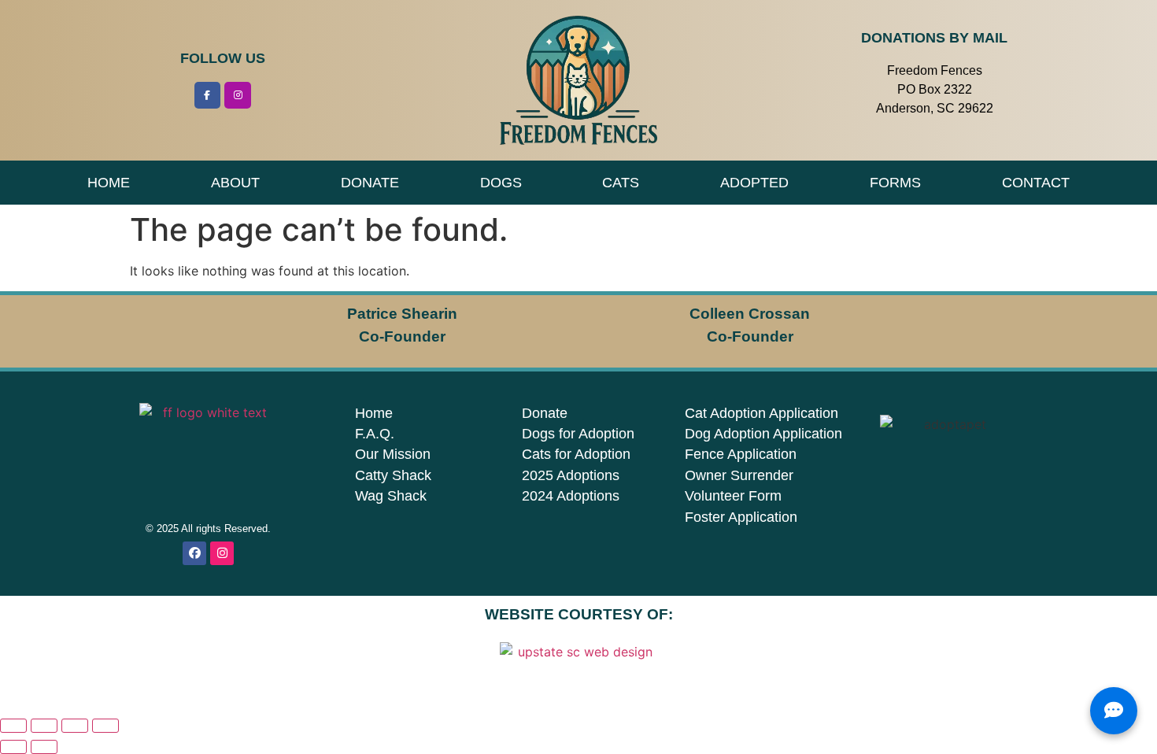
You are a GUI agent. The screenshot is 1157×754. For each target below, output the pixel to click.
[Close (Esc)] (105, 726)
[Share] (74, 726)
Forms (895, 182)
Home (108, 182)
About (235, 182)
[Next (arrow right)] (44, 747)
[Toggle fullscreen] (44, 726)
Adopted (754, 182)
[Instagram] (237, 95)
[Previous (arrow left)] (13, 747)
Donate (370, 182)
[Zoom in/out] (13, 726)
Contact (1036, 182)
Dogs (501, 182)
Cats (620, 182)
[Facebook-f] (207, 95)
